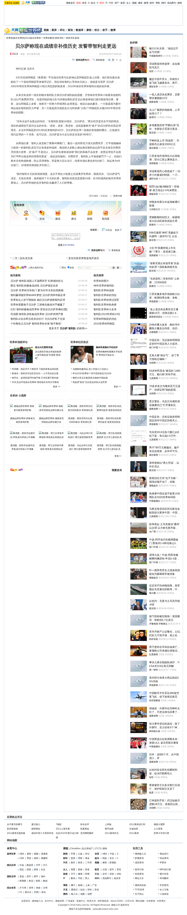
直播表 (44, 854)
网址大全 (139, 878)
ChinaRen (75, 848)
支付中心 (49, 901)
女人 (128, 3)
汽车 (111, 3)
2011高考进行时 (137, 824)
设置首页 (25, 901)
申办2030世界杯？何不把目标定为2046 (92, 373)
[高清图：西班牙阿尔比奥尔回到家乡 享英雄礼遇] (80, 408)
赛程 (88, 30)
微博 (146, 3)
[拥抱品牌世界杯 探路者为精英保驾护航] (22, 408)
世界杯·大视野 (18, 395)
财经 (102, 3)
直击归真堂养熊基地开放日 (83, 258)
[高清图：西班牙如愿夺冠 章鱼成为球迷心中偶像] (22, 435)
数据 (45, 881)
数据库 (79, 30)
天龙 (65, 889)
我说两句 (171, 3)
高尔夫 (28, 892)
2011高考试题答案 (16, 833)
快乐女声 (84, 824)
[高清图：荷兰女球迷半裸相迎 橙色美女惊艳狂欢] (51, 435)
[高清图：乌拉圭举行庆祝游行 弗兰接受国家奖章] (80, 435)
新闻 (78, 3)
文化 (97, 874)
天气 (73, 874)
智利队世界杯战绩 (104, 290)
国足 (22, 869)
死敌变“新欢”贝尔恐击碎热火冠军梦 (90, 382)
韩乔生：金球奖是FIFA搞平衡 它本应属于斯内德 (35, 378)
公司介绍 (129, 901)
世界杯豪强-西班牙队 (53, 38)
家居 (123, 3)
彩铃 (89, 889)
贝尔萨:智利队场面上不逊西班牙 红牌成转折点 (37, 280)
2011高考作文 (112, 833)
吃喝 (87, 874)
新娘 (80, 869)
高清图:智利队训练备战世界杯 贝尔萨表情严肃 (37, 314)
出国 (104, 869)
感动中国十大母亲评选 (42, 833)
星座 (87, 869)
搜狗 (180, 3)
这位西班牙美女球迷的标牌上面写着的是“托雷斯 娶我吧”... (48, 355)
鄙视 (89, 218)
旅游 (65, 874)
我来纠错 (117, 196)
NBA (22, 854)
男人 (87, 878)
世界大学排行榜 (161, 833)
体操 (38, 887)
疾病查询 (139, 874)
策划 (70, 30)
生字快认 (139, 894)
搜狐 (65, 848)
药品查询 (164, 858)
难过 (73, 218)
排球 (31, 887)
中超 (22, 865)
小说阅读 (164, 894)
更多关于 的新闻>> (68, 328)
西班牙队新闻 (72, 38)
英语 (119, 869)
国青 (36, 869)
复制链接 (100, 60)
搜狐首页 (70, 3)
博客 (158, 3)
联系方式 (91, 901)
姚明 (36, 858)
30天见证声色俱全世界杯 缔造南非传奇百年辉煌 (35, 382)
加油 (42, 218)
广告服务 (70, 901)
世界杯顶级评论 (19, 342)
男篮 (29, 858)
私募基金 (84, 828)
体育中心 (12, 848)
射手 (105, 30)
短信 (82, 889)
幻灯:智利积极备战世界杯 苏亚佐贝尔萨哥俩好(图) (39, 309)
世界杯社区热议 (79, 342)
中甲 (38, 865)
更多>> (118, 456)
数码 (73, 878)
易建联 (44, 858)
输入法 (74, 894)
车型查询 (164, 885)
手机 (80, 878)
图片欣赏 (164, 874)
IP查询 (163, 862)
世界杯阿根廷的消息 (105, 318)
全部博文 (161, 901)
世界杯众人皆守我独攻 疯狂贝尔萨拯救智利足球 (38, 299)
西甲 (36, 876)
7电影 (59, 824)
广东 (94, 885)
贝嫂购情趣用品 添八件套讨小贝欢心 (90, 369)
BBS (163, 3)
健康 (80, 874)
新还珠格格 (12, 828)
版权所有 (125, 905)
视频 (134, 3)
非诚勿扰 (133, 828)
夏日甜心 (35, 824)
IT (106, 3)
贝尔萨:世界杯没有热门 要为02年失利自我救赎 (37, 290)
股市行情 (139, 869)
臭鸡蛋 (105, 218)
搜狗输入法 (140, 854)
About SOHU (116, 901)
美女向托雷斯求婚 (44, 347)
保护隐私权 (103, 901)
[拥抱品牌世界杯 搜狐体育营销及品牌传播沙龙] (51, 408)
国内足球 (11, 865)
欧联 (38, 881)
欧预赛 (23, 881)
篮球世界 (11, 854)
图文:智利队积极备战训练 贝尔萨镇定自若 (34, 285)
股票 (73, 858)
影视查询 (139, 858)
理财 (80, 858)
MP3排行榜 (165, 869)
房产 (117, 3)
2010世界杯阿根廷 (104, 323)
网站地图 (140, 901)
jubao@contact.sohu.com (105, 909)
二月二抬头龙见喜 (22, 258)
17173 (98, 848)
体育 (84, 3)
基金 (87, 858)
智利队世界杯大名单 (105, 309)
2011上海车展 (63, 828)
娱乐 (93, 3)
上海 (87, 885)
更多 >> (56, 386)
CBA (22, 858)
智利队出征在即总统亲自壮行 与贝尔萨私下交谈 (38, 318)
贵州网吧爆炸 (87, 833)
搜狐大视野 (159, 824)
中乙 (45, 865)
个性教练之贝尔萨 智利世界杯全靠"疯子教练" (36, 323)
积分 (97, 30)
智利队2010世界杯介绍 (107, 314)
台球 (45, 887)
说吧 (89, 894)
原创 (112, 874)
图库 (54, 30)
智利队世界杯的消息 (105, 295)
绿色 (119, 874)
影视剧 (113, 862)
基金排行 (164, 854)
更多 (117, 230)
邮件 (152, 3)
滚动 (43, 892)
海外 (43, 876)
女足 (43, 869)
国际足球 (11, 876)
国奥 (29, 869)
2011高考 (134, 833)
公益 (80, 854)
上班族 (108, 824)
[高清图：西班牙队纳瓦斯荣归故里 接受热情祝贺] (109, 408)
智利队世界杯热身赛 (105, 304)
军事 (73, 854)
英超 (22, 876)
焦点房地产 (87, 848)
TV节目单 (139, 889)
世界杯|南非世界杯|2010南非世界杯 (23, 38)
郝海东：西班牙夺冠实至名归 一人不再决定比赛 (35, 373)
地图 (82, 894)
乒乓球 (23, 887)
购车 (73, 862)
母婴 (73, 869)
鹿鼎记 (74, 889)
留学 (112, 869)
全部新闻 (150, 901)
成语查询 (139, 862)
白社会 (109, 230)
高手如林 (109, 828)
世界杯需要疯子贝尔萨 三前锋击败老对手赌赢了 (38, 304)
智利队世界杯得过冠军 (106, 299)
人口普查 (158, 828)
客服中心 (81, 901)
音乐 (112, 858)
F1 (21, 892)
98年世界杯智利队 (104, 285)
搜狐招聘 (59, 901)
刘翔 (36, 892)
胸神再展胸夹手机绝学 (107, 347)
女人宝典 (164, 889)
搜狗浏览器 (140, 885)
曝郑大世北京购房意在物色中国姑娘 (90, 378)
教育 (97, 869)
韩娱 (104, 858)
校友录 (117, 878)
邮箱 (80, 885)
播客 (140, 3)
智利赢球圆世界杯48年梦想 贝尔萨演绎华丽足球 (38, 295)
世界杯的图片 (101, 280)
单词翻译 (164, 878)
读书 (104, 874)
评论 (62, 30)
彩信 (97, 889)
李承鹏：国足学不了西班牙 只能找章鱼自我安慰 (35, 369)
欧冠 (31, 881)
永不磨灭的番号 (14, 824)
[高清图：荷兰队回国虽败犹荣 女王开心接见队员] (109, 435)
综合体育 (11, 887)
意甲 (29, 876)
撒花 (57, 218)
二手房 (88, 862)
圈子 (73, 885)
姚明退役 (35, 828)
